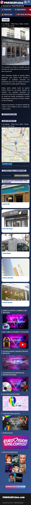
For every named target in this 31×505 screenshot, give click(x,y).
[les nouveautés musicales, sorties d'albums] (15, 384)
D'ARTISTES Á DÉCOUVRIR (16, 487)
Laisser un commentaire (22, 175)
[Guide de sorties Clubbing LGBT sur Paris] (15, 321)
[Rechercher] (25, 2)
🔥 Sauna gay (7, 14)
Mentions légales (19, 502)
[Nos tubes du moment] (15, 341)
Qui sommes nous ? (8, 502)
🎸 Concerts (6, 9)
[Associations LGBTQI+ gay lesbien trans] (15, 423)
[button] (15, 143)
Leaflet (18, 161)
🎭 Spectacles (20, 9)
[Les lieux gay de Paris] (15, 403)
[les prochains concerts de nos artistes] (15, 362)
